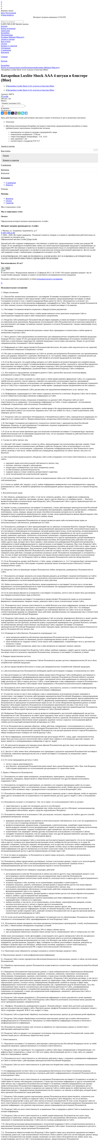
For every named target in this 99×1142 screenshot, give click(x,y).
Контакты (5, 52)
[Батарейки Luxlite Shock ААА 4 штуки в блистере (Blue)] (30, 86)
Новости (9, 185)
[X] (12, 113)
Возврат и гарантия (9, 46)
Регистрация (11, 13)
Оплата (4, 44)
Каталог (4, 26)
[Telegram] (26, 113)
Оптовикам (5, 48)
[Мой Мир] (9, 113)
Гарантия (9, 203)
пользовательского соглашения (49, 279)
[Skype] (22, 113)
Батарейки (5, 33)
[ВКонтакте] (2, 113)
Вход (3, 13)
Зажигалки (5, 31)
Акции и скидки (8, 39)
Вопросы (9, 198)
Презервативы (7, 35)
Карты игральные (8, 28)
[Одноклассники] (5, 113)
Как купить (5, 41)
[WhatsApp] (19, 113)
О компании (6, 50)
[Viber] (15, 113)
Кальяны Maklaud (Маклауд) (12, 37)
